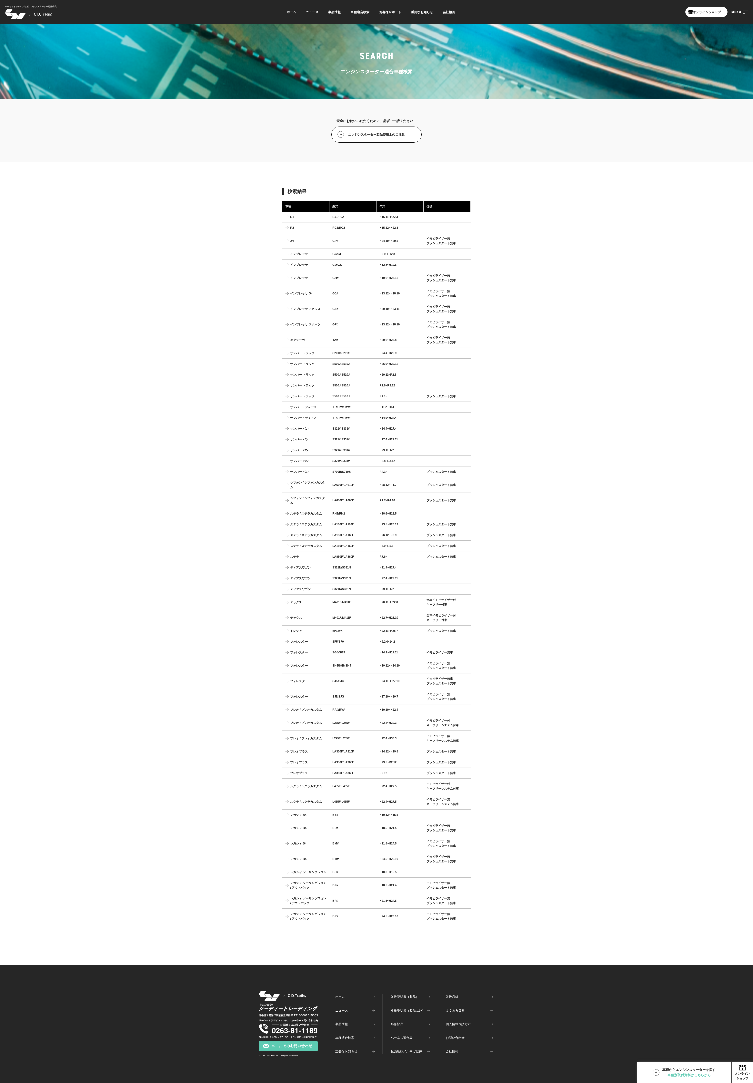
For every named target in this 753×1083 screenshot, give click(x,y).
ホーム (291, 12)
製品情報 (334, 12)
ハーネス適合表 (402, 1037)
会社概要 (449, 12)
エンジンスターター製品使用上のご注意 (376, 134)
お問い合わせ (455, 1037)
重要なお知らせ (422, 12)
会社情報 (452, 1051)
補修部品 (397, 1024)
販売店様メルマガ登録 (406, 1051)
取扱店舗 (452, 996)
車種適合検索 (344, 1037)
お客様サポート (390, 12)
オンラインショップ (706, 12)
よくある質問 (455, 1010)
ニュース (312, 12)
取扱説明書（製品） (405, 996)
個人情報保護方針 (458, 1024)
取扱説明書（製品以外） (408, 1010)
